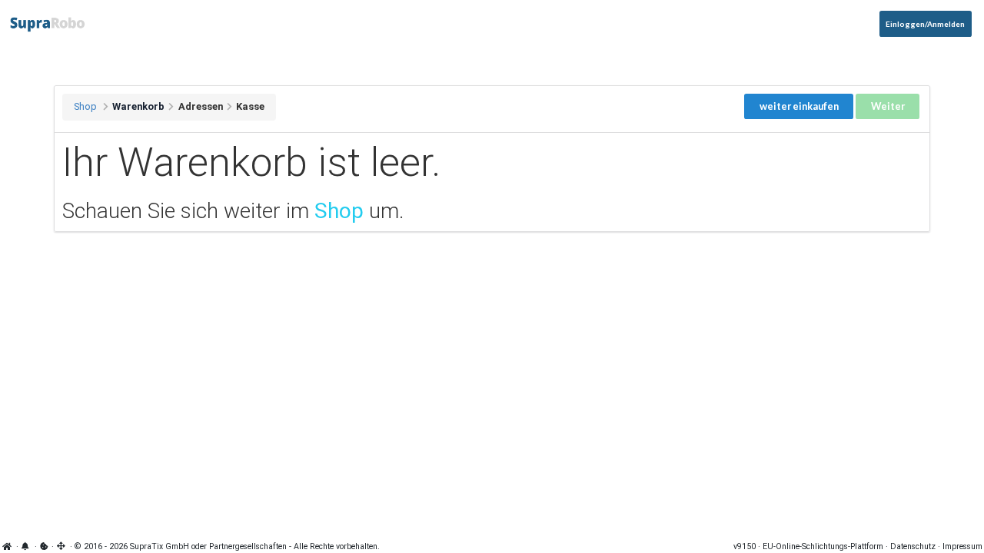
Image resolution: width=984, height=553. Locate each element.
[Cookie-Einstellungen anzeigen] (44, 546)
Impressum (962, 546)
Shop (85, 106)
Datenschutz (913, 546)
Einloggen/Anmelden (925, 23)
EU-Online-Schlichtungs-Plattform (823, 546)
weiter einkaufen (799, 106)
